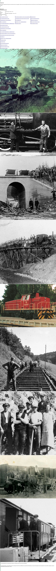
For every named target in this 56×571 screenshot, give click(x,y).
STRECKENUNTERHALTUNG (34, 21)
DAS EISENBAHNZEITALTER (4, 18)
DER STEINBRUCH (18, 20)
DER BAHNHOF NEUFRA (4, 16)
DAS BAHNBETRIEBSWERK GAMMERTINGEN (7, 23)
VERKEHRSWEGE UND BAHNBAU (5, 20)
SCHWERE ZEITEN (18, 23)
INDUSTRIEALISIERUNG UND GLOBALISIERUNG (22, 16)
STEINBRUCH (2, 36)
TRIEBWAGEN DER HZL (34, 20)
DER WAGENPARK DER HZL (34, 18)
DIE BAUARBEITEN (3, 21)
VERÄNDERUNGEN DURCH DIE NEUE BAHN (22, 18)
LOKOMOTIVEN (32, 16)
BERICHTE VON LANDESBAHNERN (20, 21)
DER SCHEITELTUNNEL (34, 23)
